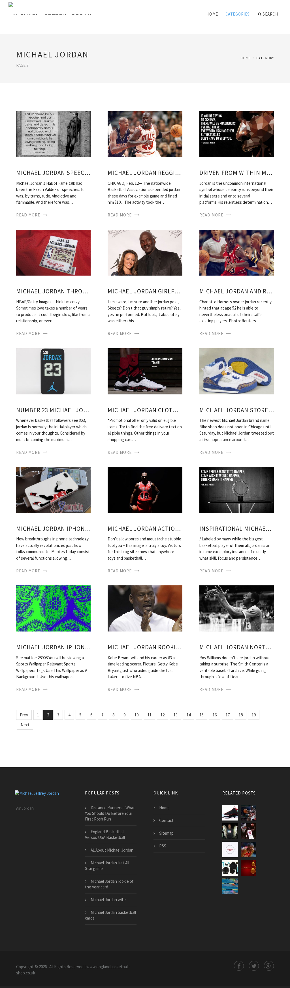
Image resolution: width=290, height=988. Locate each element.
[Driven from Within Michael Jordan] (236, 133)
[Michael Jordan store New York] (236, 370)
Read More (28, 215)
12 (163, 715)
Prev (24, 715)
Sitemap (166, 833)
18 (241, 715)
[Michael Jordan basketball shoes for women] (230, 813)
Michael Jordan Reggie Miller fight (145, 173)
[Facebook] (239, 966)
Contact (166, 820)
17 (228, 715)
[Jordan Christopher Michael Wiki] (248, 868)
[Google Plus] (269, 966)
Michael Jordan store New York (236, 410)
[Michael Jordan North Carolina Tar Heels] (236, 608)
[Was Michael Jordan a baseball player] (230, 886)
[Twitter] (254, 966)
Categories (237, 14)
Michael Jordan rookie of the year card (109, 884)
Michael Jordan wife (108, 899)
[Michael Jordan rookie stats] (145, 608)
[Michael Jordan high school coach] (248, 813)
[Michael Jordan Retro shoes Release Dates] (230, 849)
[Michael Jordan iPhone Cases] (53, 489)
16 (215, 715)
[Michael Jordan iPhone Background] (53, 608)
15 (202, 715)
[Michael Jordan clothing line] (145, 370)
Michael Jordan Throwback (53, 291)
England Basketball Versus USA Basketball (105, 834)
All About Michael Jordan (112, 850)
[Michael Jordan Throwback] (53, 252)
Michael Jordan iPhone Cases (53, 528)
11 (150, 715)
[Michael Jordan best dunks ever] (248, 849)
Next (25, 724)
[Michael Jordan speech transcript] (53, 133)
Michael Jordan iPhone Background (53, 647)
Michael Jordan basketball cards (110, 915)
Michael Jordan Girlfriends (145, 291)
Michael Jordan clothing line (145, 410)
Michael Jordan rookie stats (145, 647)
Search (270, 14)
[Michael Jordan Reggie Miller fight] (145, 133)
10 (136, 715)
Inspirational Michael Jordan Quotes (236, 528)
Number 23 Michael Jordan (53, 410)
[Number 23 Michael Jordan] (53, 370)
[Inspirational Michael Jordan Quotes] (236, 489)
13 (176, 715)
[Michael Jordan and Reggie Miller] (236, 252)
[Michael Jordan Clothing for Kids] (230, 868)
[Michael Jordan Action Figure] (145, 489)
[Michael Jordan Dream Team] (248, 831)
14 (189, 715)
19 (254, 715)
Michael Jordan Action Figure (145, 528)
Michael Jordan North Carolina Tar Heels (236, 647)
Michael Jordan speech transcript (53, 173)
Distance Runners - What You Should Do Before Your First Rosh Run (110, 813)
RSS (162, 846)
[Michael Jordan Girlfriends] (145, 252)
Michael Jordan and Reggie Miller (236, 291)
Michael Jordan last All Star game (107, 865)
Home (212, 14)
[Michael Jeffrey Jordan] (49, 9)
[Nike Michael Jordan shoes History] (230, 831)
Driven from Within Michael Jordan (236, 173)
